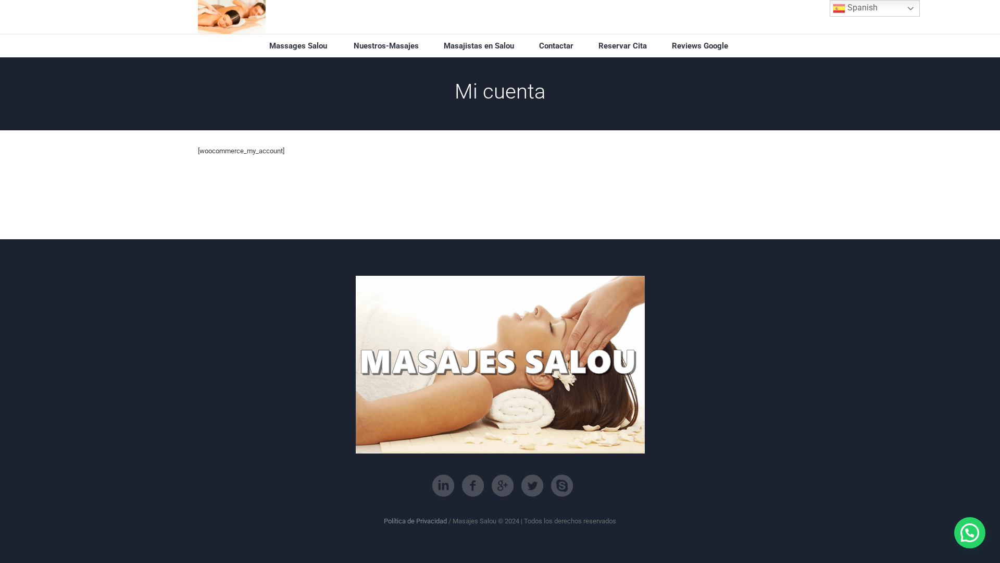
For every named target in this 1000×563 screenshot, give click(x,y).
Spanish (861, 8)
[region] (135, 482)
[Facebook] (472, 485)
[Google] (502, 485)
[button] (969, 532)
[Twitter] (532, 485)
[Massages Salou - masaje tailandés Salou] (232, 17)
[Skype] (562, 485)
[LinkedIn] (443, 485)
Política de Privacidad (415, 521)
